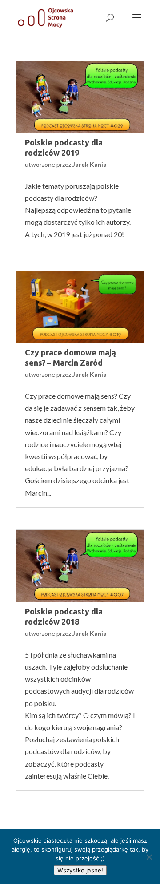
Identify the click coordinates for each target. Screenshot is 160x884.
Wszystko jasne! (80, 870)
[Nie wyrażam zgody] (148, 856)
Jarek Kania (89, 164)
